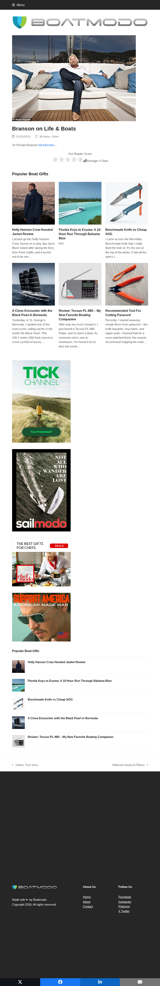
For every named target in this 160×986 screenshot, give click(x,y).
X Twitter (124, 911)
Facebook (124, 897)
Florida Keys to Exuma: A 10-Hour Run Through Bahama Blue (80, 234)
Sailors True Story (25, 765)
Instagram (124, 901)
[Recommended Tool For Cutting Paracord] (126, 283)
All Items (45, 136)
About (86, 901)
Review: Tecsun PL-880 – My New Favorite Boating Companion (80, 315)
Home (87, 897)
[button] (18, 5)
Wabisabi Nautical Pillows (128, 765)
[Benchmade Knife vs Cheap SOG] (126, 202)
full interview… (48, 145)
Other (55, 136)
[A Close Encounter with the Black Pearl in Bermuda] (33, 283)
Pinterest (124, 906)
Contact (88, 906)
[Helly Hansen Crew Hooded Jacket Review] (33, 202)
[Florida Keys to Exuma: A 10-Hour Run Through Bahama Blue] (80, 202)
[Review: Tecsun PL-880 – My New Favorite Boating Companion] (80, 283)
